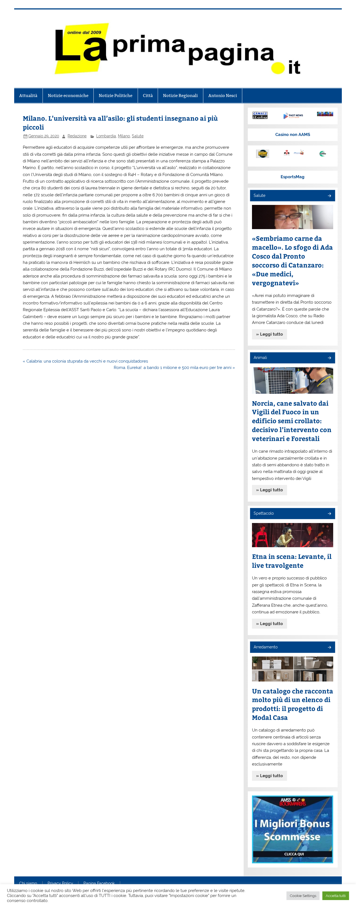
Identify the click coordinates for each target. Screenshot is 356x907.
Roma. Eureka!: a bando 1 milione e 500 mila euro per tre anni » (174, 367)
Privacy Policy (60, 884)
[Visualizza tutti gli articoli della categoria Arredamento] (329, 647)
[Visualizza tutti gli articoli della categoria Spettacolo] (329, 514)
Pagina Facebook (99, 884)
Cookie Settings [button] (303, 896)
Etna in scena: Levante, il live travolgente (292, 560)
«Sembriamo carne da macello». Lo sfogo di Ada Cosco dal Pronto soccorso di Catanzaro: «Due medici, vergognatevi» (292, 260)
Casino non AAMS (292, 134)
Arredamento (266, 647)
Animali (260, 357)
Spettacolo (264, 513)
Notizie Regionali (180, 95)
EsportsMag (293, 176)
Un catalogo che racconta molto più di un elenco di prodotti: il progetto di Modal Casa (292, 704)
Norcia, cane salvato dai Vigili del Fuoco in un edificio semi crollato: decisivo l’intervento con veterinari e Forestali (292, 421)
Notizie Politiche (115, 95)
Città (148, 95)
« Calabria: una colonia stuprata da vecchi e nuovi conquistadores (85, 361)
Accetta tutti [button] (336, 896)
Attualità (28, 95)
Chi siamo (28, 884)
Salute (138, 136)
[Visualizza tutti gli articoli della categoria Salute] (329, 196)
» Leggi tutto (269, 334)
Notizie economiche (68, 95)
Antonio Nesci (222, 95)
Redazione (77, 136)
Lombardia (106, 136)
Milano (124, 136)
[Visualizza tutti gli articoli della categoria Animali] (329, 358)
